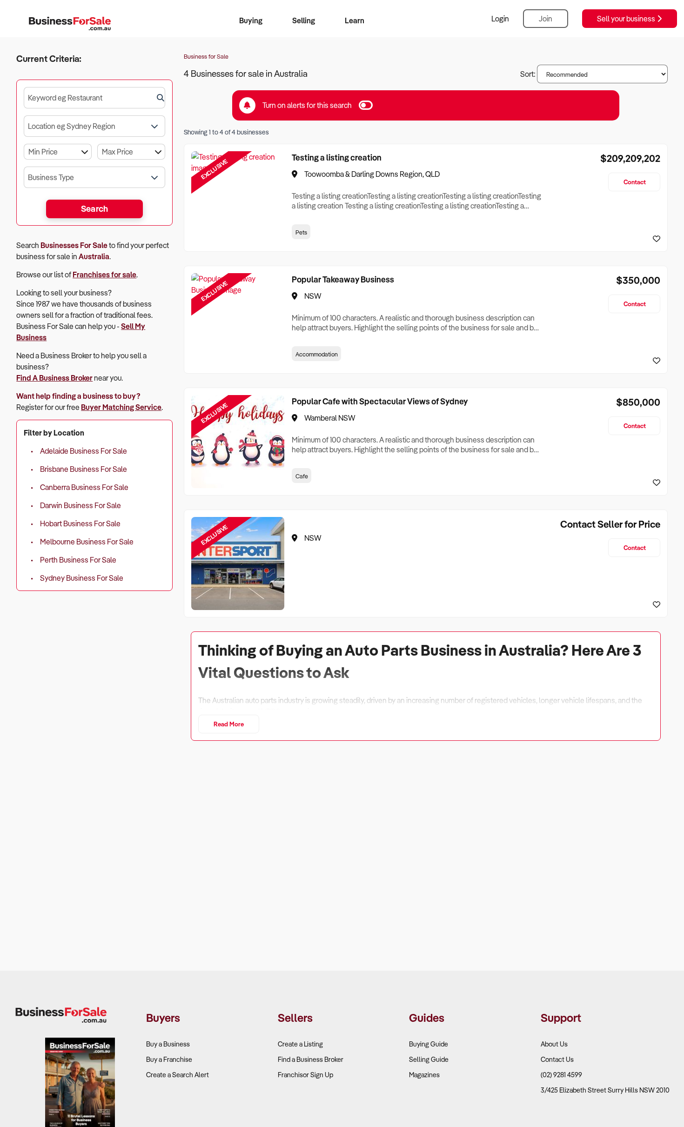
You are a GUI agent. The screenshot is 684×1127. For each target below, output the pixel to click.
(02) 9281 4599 (561, 1074)
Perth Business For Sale (78, 559)
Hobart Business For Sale (80, 523)
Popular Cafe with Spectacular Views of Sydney (380, 401)
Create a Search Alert (177, 1074)
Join (545, 18)
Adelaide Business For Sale (83, 451)
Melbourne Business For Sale (87, 541)
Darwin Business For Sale (80, 505)
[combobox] (94, 97)
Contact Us (557, 1059)
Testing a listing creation (337, 157)
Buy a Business (168, 1044)
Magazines (424, 1074)
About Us (554, 1044)
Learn (354, 20)
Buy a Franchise (169, 1059)
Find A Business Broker (54, 377)
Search (94, 208)
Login (500, 18)
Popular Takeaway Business (343, 279)
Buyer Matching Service (121, 407)
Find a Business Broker (310, 1059)
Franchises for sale (104, 274)
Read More (229, 724)
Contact (635, 182)
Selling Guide (429, 1059)
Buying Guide (428, 1044)
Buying (250, 20)
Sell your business (627, 18)
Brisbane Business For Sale (83, 469)
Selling (303, 20)
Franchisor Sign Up (305, 1074)
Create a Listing (300, 1044)
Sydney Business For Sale (81, 578)
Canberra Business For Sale (84, 487)
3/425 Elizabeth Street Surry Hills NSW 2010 (605, 1090)
